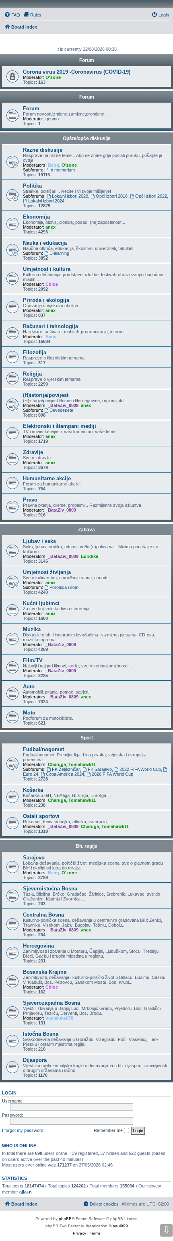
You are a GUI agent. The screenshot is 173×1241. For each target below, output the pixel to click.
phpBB (65, 1218)
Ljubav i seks (39, 541)
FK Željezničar (66, 769)
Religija (32, 374)
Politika (32, 186)
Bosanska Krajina (44, 972)
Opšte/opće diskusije (87, 138)
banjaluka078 (59, 1018)
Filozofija (34, 352)
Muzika (32, 629)
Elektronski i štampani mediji (59, 426)
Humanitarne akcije (47, 478)
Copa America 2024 (65, 774)
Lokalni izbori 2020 (70, 196)
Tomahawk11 (82, 764)
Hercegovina (38, 946)
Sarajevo (34, 858)
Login (9, 1092)
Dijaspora (35, 1060)
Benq (53, 165)
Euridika (89, 556)
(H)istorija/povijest (45, 395)
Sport (86, 738)
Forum (86, 97)
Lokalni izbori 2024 (46, 200)
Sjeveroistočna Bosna (50, 889)
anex (50, 227)
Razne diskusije (42, 150)
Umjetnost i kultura (46, 269)
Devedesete (61, 410)
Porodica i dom (63, 587)
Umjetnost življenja (47, 572)
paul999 (120, 1226)
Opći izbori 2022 (151, 196)
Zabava (86, 530)
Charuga (57, 764)
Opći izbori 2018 (112, 196)
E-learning (59, 253)
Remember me (109, 1130)
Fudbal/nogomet (43, 749)
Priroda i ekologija (46, 300)
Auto (29, 686)
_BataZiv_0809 (63, 405)
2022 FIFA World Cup (140, 769)
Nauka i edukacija (45, 243)
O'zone (53, 77)
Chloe (51, 284)
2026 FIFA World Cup (112, 774)
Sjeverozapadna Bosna (51, 1003)
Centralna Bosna (43, 915)
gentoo (52, 118)
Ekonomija (36, 217)
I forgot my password (22, 1130)
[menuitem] (12, 15)
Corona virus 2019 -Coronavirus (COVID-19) (76, 72)
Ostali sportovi (41, 816)
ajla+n (25, 1191)
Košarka (33, 790)
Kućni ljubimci (41, 603)
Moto (29, 713)
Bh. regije (86, 846)
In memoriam (62, 169)
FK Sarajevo (100, 769)
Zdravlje (33, 452)
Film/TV (33, 660)
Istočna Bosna (40, 1034)
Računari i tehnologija (50, 326)
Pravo (30, 500)
